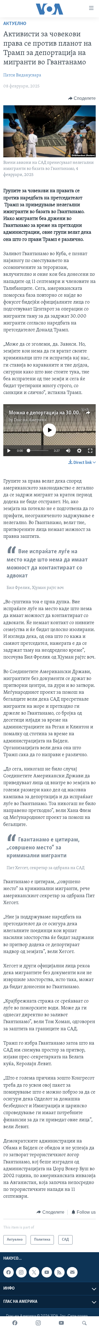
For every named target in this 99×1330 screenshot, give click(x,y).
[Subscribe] (72, 1272)
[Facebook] (14, 1323)
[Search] (84, 1323)
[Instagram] (38, 1323)
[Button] (82, 98)
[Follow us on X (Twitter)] (34, 1272)
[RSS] (59, 1272)
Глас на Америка (30, 420)
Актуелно (14, 23)
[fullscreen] (90, 450)
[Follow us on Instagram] (21, 1272)
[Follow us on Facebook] (8, 1272)
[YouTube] (61, 1323)
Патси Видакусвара (22, 75)
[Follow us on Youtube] (47, 1272)
